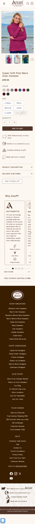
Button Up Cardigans (17, 361)
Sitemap (25, 511)
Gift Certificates (17, 423)
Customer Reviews (17, 426)
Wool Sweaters (17, 325)
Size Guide (8, 272)
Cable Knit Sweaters (17, 322)
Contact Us (17, 448)
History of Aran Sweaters (17, 382)
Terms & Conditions (17, 451)
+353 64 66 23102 (21, 466)
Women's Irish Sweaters (18, 308)
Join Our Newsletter (17, 396)
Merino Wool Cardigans (17, 364)
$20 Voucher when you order (17, 419)
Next (32, 59)
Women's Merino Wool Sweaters (17, 315)
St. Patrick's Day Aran (17, 389)
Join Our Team (17, 399)
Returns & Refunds (17, 413)
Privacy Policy (17, 455)
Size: (4, 99)
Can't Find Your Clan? (17, 458)
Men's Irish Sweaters (17, 312)
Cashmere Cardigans (17, 367)
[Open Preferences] (2, 520)
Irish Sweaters (17, 329)
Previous (2, 59)
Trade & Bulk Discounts (17, 339)
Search (27, 3)
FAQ (17, 444)
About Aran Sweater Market (17, 379)
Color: (5, 86)
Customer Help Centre (17, 441)
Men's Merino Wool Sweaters (17, 319)
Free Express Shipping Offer (17, 278)
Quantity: (6, 118)
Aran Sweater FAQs (17, 430)
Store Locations (17, 392)
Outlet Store (17, 336)
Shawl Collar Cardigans (17, 354)
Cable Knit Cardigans (17, 350)
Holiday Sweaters (17, 332)
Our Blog (17, 386)
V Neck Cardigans (17, 357)
